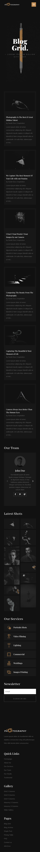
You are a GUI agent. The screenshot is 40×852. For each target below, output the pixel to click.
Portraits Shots (20, 627)
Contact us (8, 842)
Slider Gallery (8, 810)
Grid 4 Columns (9, 799)
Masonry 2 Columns (11, 802)
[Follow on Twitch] (25, 494)
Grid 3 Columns (9, 795)
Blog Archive (8, 827)
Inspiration (21, 123)
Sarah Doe (12, 123)
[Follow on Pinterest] (20, 494)
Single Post (8, 831)
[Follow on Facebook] (15, 494)
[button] (32, 481)
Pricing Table (8, 835)
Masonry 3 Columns (11, 806)
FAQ (5, 839)
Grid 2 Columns (9, 791)
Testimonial (8, 778)
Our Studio (8, 774)
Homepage (8, 759)
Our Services (8, 766)
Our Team (7, 770)
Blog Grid (7, 824)
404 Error (7, 846)
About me (7, 763)
